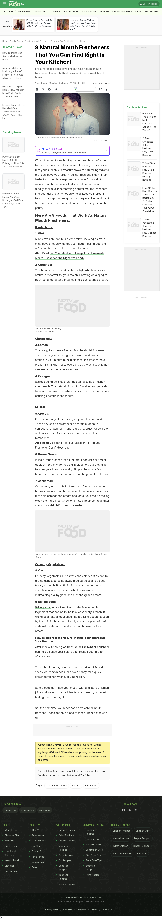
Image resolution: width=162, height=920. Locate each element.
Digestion (10, 865)
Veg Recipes (64, 825)
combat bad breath (95, 279)
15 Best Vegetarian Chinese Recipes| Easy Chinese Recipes (149, 227)
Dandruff (36, 851)
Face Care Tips (94, 860)
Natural (76, 785)
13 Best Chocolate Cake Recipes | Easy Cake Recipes (147, 146)
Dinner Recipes (67, 830)
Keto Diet (9, 840)
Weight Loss (10, 810)
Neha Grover (41, 83)
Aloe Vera (37, 830)
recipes (88, 771)
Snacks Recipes (67, 884)
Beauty (34, 825)
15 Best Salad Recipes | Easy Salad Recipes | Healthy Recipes (149, 171)
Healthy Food (12, 860)
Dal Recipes (65, 860)
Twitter (71, 775)
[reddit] (56, 89)
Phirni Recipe (93, 875)
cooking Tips (40, 11)
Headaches (11, 871)
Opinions (55, 11)
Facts (138, 11)
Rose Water (38, 835)
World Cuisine (71, 11)
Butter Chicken (120, 845)
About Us (67, 909)
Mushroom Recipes (64, 848)
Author (94, 909)
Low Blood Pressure (10, 853)
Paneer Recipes (67, 840)
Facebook (43, 775)
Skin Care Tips (93, 855)
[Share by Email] (100, 89)
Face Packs (38, 856)
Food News (24, 11)
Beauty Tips (38, 862)
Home (5, 41)
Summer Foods (93, 839)
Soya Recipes (66, 855)
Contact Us (107, 909)
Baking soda (43, 607)
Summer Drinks (93, 844)
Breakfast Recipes (122, 853)
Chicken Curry (143, 830)
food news (59, 771)
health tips (72, 771)
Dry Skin (36, 846)
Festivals (104, 11)
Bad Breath (91, 785)
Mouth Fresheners (57, 785)
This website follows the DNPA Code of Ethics (81, 897)
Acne (34, 867)
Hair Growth (38, 840)
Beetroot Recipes (63, 877)
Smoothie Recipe (91, 867)
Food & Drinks (89, 11)
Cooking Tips (27, 810)
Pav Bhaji (142, 853)
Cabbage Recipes (64, 867)
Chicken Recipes (121, 830)
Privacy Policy (51, 909)
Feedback (81, 909)
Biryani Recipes (142, 838)
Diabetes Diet (12, 835)
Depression (11, 846)
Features (7, 11)
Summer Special (94, 825)
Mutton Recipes (121, 838)
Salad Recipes (66, 835)
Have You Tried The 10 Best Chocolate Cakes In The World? (149, 121)
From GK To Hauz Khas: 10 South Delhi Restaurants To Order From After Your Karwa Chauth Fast (149, 200)
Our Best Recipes (137, 107)
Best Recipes (151, 11)
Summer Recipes (90, 832)
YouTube (85, 775)
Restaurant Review (122, 11)
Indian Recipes (120, 825)
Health (7, 825)
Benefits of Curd (94, 849)
